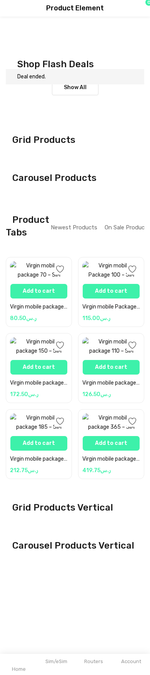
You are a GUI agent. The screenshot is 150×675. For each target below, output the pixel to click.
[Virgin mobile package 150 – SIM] (39, 346)
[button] (128, 8)
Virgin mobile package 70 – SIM (39, 307)
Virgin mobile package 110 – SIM (111, 383)
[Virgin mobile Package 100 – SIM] (111, 270)
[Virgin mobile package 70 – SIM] (39, 270)
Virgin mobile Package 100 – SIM (111, 307)
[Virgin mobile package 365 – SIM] (111, 422)
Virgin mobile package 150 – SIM (39, 383)
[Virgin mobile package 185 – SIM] (39, 422)
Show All (75, 87)
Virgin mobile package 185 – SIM (39, 459)
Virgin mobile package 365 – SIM (111, 459)
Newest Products (74, 227)
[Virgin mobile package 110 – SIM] (111, 346)
